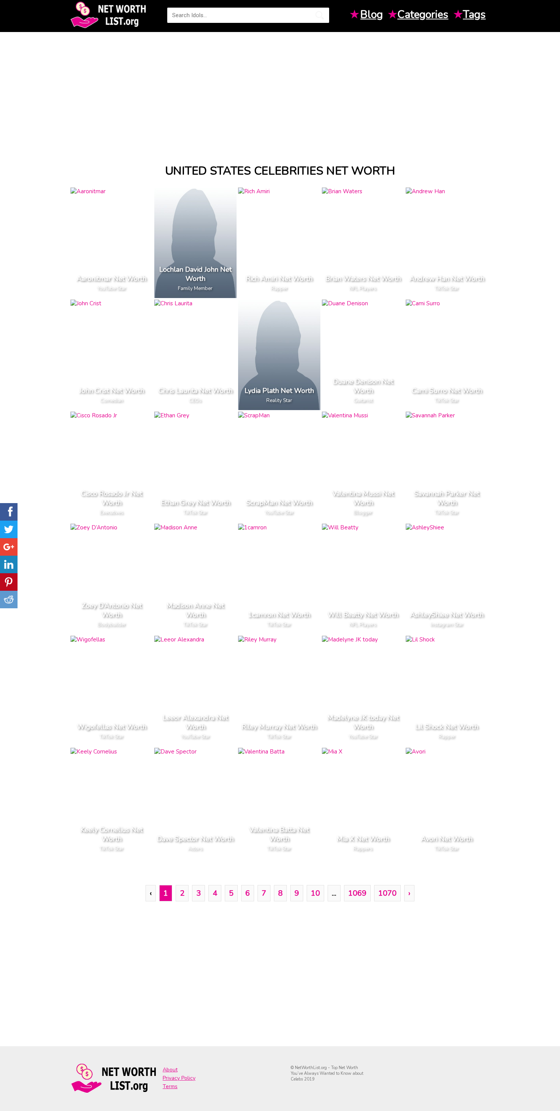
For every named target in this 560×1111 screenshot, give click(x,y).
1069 (357, 893)
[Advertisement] (280, 91)
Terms (170, 1086)
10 (315, 893)
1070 (387, 893)
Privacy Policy (179, 1078)
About (170, 1069)
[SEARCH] (319, 15)
